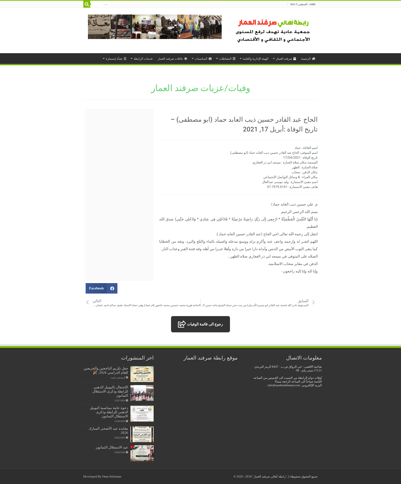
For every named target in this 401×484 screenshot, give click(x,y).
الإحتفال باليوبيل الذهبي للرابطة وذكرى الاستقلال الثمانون (110, 391)
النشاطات (225, 58)
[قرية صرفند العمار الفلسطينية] (273, 29)
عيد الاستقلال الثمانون (112, 447)
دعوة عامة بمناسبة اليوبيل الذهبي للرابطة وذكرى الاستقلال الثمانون (109, 412)
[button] (101, 288)
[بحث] (86, 4)
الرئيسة (306, 58)
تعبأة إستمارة (114, 58)
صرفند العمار (284, 58)
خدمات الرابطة (143, 58)
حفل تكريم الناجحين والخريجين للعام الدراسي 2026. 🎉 (106, 370)
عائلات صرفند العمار (170, 58)
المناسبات (201, 58)
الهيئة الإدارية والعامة (255, 58)
